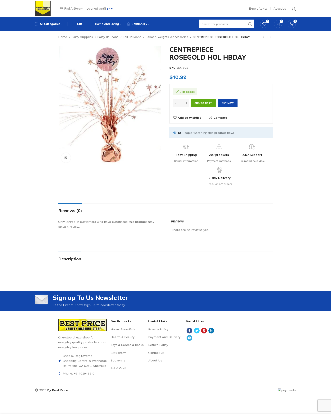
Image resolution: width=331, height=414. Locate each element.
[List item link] (82, 360)
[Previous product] (263, 37)
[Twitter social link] (197, 330)
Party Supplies (82, 37)
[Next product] (271, 37)
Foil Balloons (132, 37)
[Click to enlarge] (66, 158)
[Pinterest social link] (204, 330)
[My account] (294, 8)
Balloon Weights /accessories (167, 37)
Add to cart (203, 103)
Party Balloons (108, 37)
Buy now (228, 103)
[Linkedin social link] (211, 330)
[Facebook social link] (189, 330)
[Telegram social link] (189, 338)
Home (63, 37)
